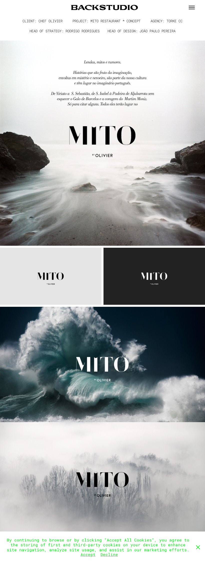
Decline (109, 554)
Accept (88, 554)
